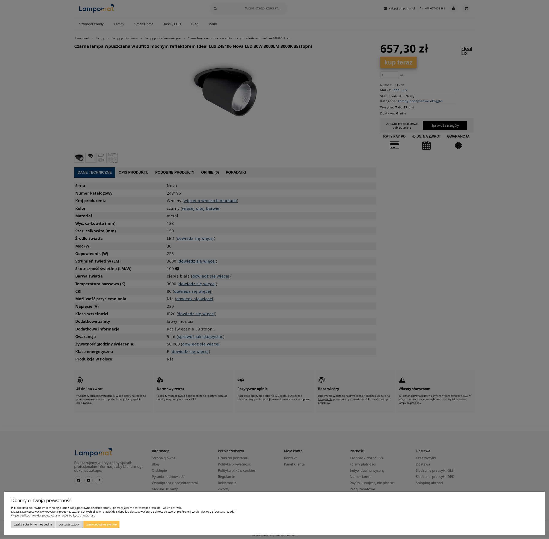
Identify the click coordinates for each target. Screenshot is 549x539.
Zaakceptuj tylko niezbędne (33, 524)
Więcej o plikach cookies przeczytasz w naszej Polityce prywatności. (53, 515)
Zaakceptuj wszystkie (101, 524)
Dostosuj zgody (69, 524)
